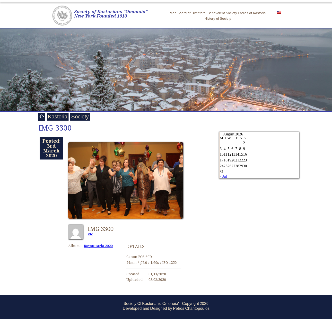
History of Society (217, 18)
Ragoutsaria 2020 (98, 245)
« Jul (223, 176)
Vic (90, 234)
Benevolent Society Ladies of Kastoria (237, 13)
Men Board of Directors (187, 13)
